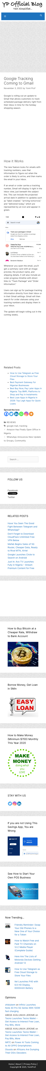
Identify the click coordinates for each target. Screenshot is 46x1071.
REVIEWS (11, 422)
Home (11, 1064)
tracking (23, 426)
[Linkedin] (16, 414)
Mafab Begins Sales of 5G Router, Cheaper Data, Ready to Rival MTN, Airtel (23, 547)
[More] (31, 414)
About (18, 1064)
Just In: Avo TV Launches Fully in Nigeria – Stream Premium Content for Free (21, 564)
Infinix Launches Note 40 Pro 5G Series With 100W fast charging (22, 1007)
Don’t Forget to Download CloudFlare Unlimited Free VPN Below (21, 537)
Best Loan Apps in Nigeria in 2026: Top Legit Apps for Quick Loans (25, 400)
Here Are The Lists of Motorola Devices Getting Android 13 (28, 959)
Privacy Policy (30, 1064)
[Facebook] (6, 414)
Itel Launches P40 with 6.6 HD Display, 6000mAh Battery (26, 984)
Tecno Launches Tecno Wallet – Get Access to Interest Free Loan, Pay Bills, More (22, 1021)
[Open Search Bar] (41, 15)
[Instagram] (26, 414)
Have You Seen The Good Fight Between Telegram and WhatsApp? (22, 526)
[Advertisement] (23, 44)
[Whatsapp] (21, 414)
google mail (12, 426)
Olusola (9, 1049)
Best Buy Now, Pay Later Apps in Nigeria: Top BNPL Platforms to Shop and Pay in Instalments (26, 391)
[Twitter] (11, 414)
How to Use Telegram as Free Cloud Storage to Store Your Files (24, 376)
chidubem (10, 1004)
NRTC (8, 1042)
